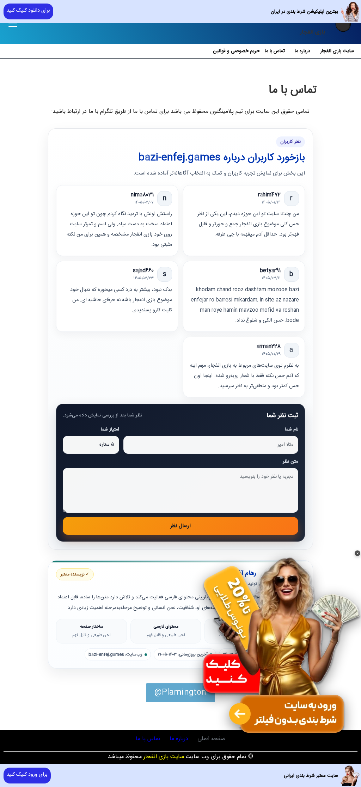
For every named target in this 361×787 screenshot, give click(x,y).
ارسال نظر (180, 525)
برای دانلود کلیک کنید (28, 10)
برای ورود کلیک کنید (27, 774)
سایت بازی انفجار (337, 51)
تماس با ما (275, 51)
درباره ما (302, 51)
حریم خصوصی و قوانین (236, 51)
